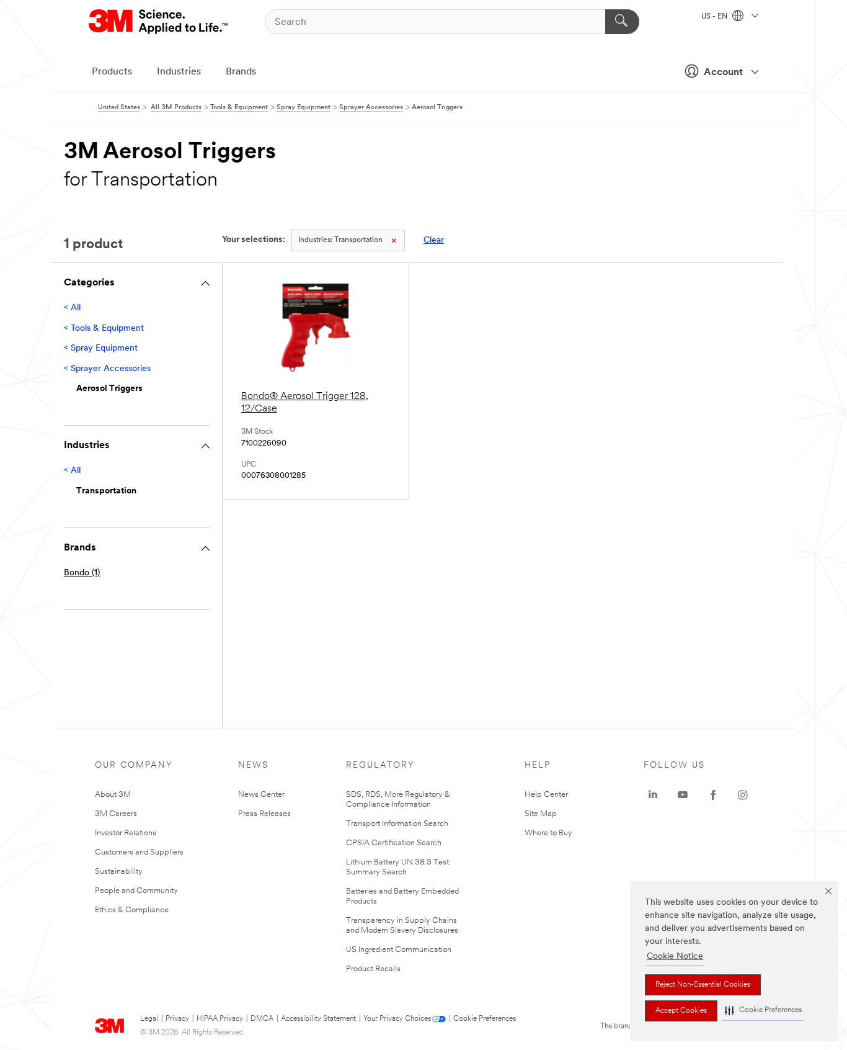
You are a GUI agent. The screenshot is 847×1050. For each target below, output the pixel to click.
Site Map (541, 814)
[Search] (622, 21)
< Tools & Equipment (104, 328)
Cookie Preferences (484, 1019)
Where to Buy (548, 833)
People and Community (136, 891)
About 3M (113, 795)
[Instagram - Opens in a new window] (743, 795)
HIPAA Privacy (220, 1019)
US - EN (715, 16)
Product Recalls (373, 969)
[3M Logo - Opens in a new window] (159, 21)
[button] (763, 1010)
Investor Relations (125, 833)
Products (112, 72)
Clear (433, 240)
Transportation (340, 240)
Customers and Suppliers (139, 852)
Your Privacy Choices (397, 1019)
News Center (261, 795)
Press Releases (264, 814)
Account (723, 73)
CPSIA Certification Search (393, 843)
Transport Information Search (397, 824)
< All (72, 308)
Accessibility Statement (318, 1019)
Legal (149, 1019)
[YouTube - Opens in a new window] (682, 795)
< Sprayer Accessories (107, 369)
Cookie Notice (675, 956)
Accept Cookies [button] (681, 1011)
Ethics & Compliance (132, 910)
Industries (179, 72)
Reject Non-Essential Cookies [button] (702, 985)
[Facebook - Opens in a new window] (713, 795)
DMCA (262, 1019)
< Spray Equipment (101, 348)
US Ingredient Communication (398, 950)
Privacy (177, 1019)
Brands (241, 72)
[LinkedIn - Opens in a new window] (653, 795)
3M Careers (116, 814)
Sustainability (119, 872)
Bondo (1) (82, 573)
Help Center (546, 795)
